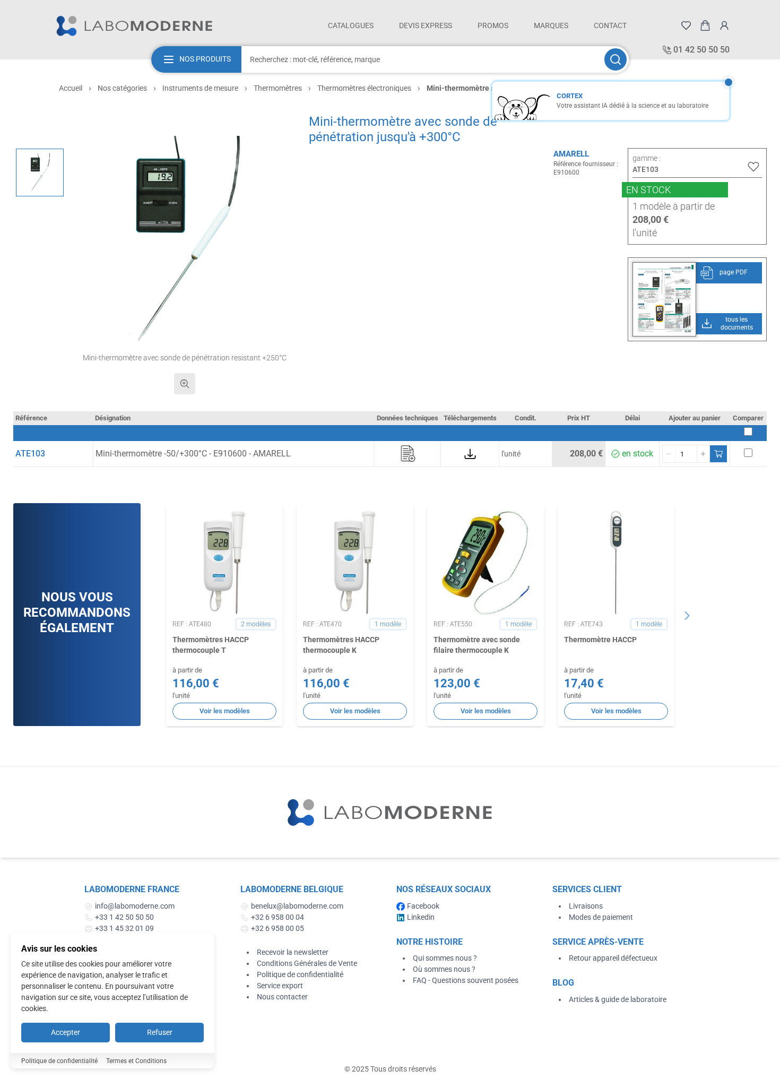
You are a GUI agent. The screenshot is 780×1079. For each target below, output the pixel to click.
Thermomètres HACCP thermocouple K (341, 644)
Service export (280, 985)
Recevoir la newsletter (292, 952)
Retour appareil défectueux (613, 958)
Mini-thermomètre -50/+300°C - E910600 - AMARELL (193, 453)
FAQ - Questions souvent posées (465, 980)
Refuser (159, 1032)
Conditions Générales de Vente (307, 963)
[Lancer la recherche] (615, 59)
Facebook (423, 906)
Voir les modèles (225, 711)
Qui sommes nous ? (445, 958)
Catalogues (351, 25)
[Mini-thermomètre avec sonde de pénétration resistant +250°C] (40, 172)
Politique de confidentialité (300, 974)
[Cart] (705, 25)
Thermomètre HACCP (600, 639)
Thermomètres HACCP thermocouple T (210, 644)
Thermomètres (278, 88)
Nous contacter (282, 996)
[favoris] (686, 25)
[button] (185, 238)
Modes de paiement (601, 917)
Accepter (65, 1032)
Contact (610, 25)
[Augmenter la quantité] (703, 453)
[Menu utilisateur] (724, 25)
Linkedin (421, 917)
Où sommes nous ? (444, 969)
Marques (551, 25)
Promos (493, 25)
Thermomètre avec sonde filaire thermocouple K (477, 644)
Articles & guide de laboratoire (617, 999)
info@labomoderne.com (135, 906)
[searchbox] (421, 59)
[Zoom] (184, 383)
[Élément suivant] (687, 615)
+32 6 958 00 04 (277, 917)
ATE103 (30, 453)
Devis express (425, 25)
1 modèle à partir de (673, 206)
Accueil (70, 88)
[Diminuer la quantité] (669, 453)
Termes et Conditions (136, 1061)
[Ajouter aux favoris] (753, 166)
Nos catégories (122, 88)
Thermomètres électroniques (364, 88)
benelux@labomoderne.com (297, 906)
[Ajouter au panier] (718, 453)
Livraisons (586, 906)
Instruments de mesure (200, 88)
